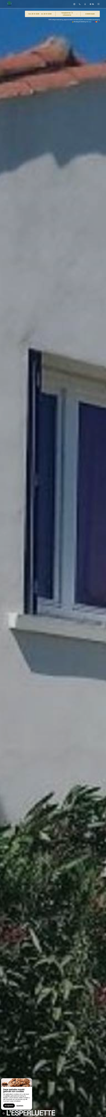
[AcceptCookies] (3, 1113)
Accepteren (9, 1106)
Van (29, 14)
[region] (16, 1094)
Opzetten (19, 1106)
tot (42, 14)
